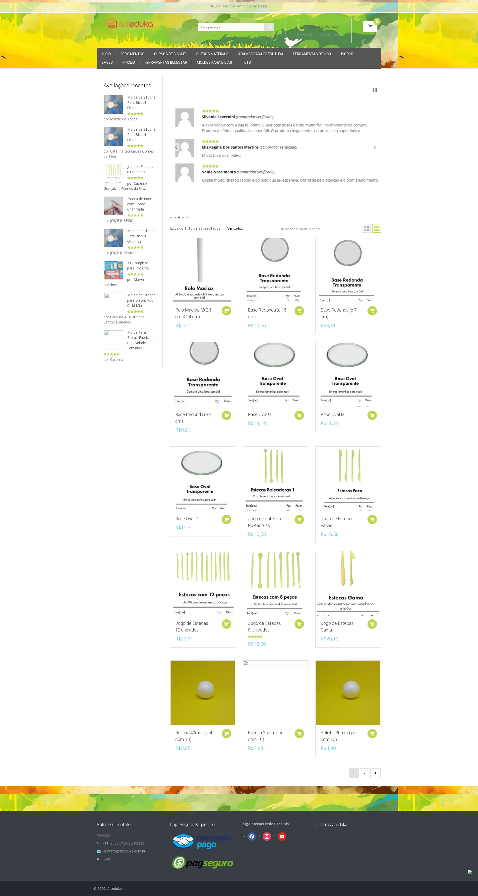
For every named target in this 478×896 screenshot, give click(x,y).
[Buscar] (269, 27)
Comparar (171, 244)
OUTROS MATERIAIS (212, 54)
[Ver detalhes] (203, 269)
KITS (247, 62)
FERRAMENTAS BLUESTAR (166, 62)
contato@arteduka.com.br (124, 851)
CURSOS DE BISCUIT (170, 54)
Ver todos (235, 228)
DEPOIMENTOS (132, 54)
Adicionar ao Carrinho (226, 311)
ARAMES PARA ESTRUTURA (261, 54)
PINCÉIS (128, 62)
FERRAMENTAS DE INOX (312, 54)
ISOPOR (347, 54)
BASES (107, 62)
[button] (176, 147)
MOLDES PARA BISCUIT (215, 62)
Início (106, 54)
